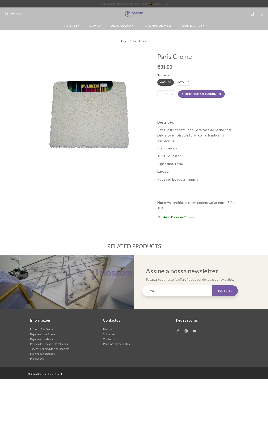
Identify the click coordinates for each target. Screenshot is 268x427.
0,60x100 (165, 82)
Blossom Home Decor (49, 374)
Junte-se (225, 290)
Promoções (37, 358)
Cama (94, 25)
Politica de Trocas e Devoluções (49, 344)
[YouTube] (194, 331)
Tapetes (71, 25)
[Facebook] (178, 331)
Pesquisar (109, 329)
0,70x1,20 (183, 82)
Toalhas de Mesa (157, 25)
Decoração (121, 25)
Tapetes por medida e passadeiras (49, 348)
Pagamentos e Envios (42, 334)
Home (124, 40)
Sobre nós (109, 334)
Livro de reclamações (42, 353)
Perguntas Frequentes (116, 344)
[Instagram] (186, 331)
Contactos (192, 25)
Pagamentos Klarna (41, 339)
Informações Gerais (41, 329)
